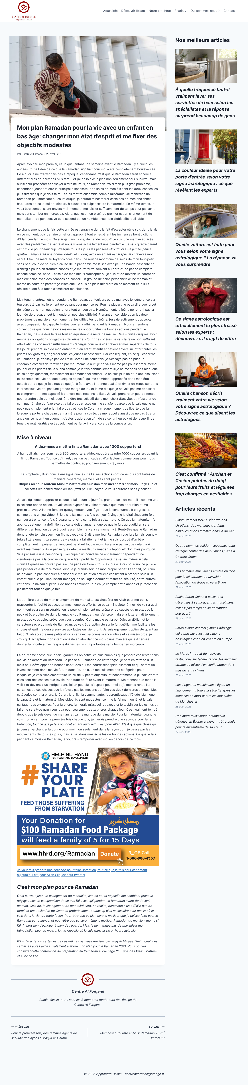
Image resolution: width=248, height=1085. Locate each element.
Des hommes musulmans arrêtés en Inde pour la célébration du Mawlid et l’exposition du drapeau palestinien (205, 576)
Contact (229, 11)
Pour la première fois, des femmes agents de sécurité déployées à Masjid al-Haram (44, 1032)
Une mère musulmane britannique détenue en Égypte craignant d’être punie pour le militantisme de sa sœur (205, 721)
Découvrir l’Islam (133, 11)
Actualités (110, 11)
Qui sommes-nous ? (205, 11)
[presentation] (206, 66)
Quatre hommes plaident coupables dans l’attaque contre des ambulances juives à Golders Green (205, 551)
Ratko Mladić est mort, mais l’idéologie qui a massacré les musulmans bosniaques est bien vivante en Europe (203, 633)
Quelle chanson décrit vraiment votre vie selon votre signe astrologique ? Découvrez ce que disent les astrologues (205, 406)
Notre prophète (160, 11)
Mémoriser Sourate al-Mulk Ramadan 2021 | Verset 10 (132, 1032)
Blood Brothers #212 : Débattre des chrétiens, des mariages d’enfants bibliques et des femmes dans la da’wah (205, 525)
